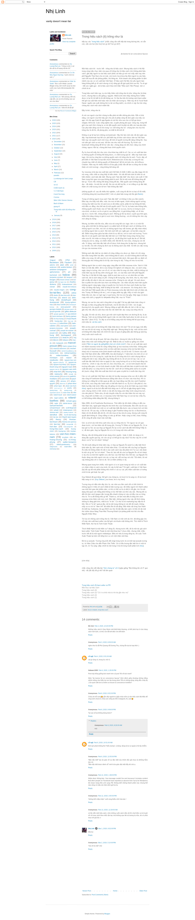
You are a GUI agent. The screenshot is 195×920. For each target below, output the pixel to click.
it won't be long (59, 194)
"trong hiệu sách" (98, 42)
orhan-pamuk (54, 376)
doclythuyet (66, 300)
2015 (54, 232)
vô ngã (90, 656)
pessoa (63, 381)
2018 (54, 222)
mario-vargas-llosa (69, 346)
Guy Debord (99, 479)
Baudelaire (54, 262)
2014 (54, 235)
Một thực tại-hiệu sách (90, 588)
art (69, 272)
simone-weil (54, 412)
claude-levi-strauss (69, 287)
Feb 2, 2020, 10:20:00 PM (104, 626)
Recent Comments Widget (68, 111)
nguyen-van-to (54, 369)
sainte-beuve (67, 403)
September (58, 151)
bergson (70, 277)
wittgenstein (53, 446)
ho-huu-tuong (59, 319)
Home (115, 891)
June (56, 160)
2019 (54, 219)
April (56, 166)
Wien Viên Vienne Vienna (63, 200)
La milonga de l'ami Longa (63, 179)
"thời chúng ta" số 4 (110, 568)
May (55, 163)
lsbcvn (55, 340)
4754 (67, 260)
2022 (54, 133)
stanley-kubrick (68, 412)
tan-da (55, 417)
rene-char (66, 393)
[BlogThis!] (110, 606)
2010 (54, 247)
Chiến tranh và (59, 188)
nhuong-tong (71, 372)
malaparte (59, 343)
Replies (93, 721)
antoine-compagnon (58, 269)
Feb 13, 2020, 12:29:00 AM (108, 810)
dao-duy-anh (65, 295)
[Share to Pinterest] (118, 606)
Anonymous (54, 64)
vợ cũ (56, 185)
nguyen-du (72, 362)
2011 (54, 244)
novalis (71, 374)
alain (62, 265)
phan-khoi (72, 383)
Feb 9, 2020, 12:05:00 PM (107, 757)
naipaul (69, 358)
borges (53, 280)
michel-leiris (54, 353)
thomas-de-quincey (69, 422)
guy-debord (72, 314)
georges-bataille (56, 309)
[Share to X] (113, 606)
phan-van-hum (71, 386)
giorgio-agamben (59, 314)
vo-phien (65, 437)
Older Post (143, 891)
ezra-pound (65, 307)
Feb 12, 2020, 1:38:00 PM (107, 775)
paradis (56, 175)
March (56, 169)
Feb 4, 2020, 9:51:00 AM (103, 656)
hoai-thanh (71, 319)
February (57, 173)
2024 (54, 126)
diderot (64, 298)
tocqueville (69, 424)
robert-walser (71, 395)
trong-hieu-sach (103, 610)
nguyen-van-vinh (69, 369)
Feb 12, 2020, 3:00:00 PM (107, 796)
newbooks (54, 360)
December (58, 142)
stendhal (53, 415)
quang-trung (68, 390)
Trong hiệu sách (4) (89, 590)
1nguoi (52, 260)
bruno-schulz (65, 280)
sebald (56, 410)
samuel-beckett (56, 405)
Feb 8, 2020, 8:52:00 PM (107, 693)
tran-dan (53, 426)
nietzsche (58, 374)
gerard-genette (55, 311)
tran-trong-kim (68, 426)
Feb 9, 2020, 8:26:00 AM (113, 725)
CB (55, 182)
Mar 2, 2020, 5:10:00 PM (107, 843)
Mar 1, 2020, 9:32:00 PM (107, 829)
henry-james (71, 316)
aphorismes (55, 272)
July (55, 157)
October (57, 148)
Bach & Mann (58, 203)
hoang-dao (59, 321)
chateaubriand (67, 284)
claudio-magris (59, 290)
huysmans (53, 323)
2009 (54, 251)
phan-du (62, 383)
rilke (74, 393)
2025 (54, 123)
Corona (56, 197)
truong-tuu (62, 431)
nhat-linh (57, 372)
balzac (66, 274)
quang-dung (53, 390)
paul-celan (65, 379)
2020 (54, 139)
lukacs (65, 340)
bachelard (53, 275)
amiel (71, 265)
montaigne (53, 358)
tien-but (57, 424)
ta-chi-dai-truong (70, 415)
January (57, 215)
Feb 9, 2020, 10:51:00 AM (103, 743)
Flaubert (68, 262)
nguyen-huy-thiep (59, 364)
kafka (64, 333)
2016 (54, 229)
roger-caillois (59, 398)
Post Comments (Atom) (100, 895)
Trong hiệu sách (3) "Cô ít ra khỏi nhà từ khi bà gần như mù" (105, 593)
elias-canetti (61, 305)
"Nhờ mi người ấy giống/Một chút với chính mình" (106, 344)
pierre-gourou (58, 388)
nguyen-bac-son (70, 360)
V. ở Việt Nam (59, 191)
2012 (54, 241)
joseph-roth (54, 333)
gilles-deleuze (70, 311)
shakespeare (68, 410)
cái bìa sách (96, 322)
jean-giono (64, 326)
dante (56, 295)
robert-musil (57, 395)
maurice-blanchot (59, 348)
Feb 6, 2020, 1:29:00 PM (107, 670)
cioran (52, 287)
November (58, 145)
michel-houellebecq (67, 351)
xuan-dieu (68, 447)
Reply (90, 635)
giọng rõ (57, 206)
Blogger (107, 914)
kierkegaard (66, 335)
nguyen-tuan (67, 367)
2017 (54, 226)
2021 (54, 136)
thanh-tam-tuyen (69, 417)
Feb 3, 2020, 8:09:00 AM (107, 642)
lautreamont (54, 338)
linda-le (66, 337)
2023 (54, 129)
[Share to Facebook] (115, 606)
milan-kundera (62, 355)
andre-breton (66, 267)
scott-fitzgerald (71, 408)
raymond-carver (55, 392)
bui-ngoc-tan (62, 282)
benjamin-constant (56, 277)
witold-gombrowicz (63, 444)
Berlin (140, 194)
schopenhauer (55, 408)
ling (75, 338)
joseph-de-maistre (67, 331)
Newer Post (87, 891)
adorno (52, 265)
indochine (63, 323)
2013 (54, 238)
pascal (65, 376)
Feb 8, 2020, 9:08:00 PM (107, 710)
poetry (69, 388)
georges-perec (69, 309)
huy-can (70, 321)
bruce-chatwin (92, 610)
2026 (54, 120)
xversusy (53, 449)
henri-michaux (57, 316)
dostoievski (54, 302)
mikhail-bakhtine (70, 353)
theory (58, 419)
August (56, 154)
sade (56, 403)
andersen (53, 267)
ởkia (83, 388)
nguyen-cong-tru (58, 362)
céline (73, 293)
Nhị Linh (55, 11)
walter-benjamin (69, 442)
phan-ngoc (58, 386)
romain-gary (71, 401)
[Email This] (108, 606)
